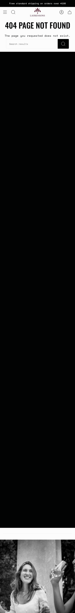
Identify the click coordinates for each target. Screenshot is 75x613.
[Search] (63, 44)
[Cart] (70, 12)
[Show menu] (5, 12)
